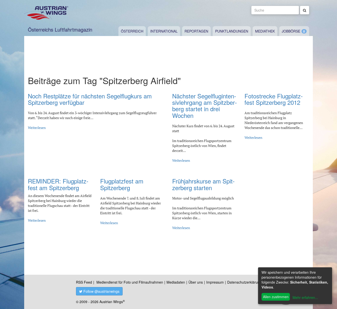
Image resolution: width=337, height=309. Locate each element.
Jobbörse (291, 31)
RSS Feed (84, 282)
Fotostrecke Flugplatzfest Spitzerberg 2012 (273, 99)
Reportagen (196, 31)
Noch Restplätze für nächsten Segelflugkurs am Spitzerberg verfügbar (90, 99)
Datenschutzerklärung (244, 282)
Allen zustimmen (276, 296)
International (164, 31)
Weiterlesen (37, 127)
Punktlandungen (231, 31)
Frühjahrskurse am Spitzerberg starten (203, 184)
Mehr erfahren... (305, 297)
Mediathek (265, 31)
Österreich (132, 31)
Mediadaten (176, 282)
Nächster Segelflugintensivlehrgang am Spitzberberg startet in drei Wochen (204, 105)
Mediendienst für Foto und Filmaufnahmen (129, 282)
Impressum (215, 282)
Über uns (195, 282)
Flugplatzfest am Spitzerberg (121, 184)
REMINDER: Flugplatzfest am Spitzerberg (58, 184)
